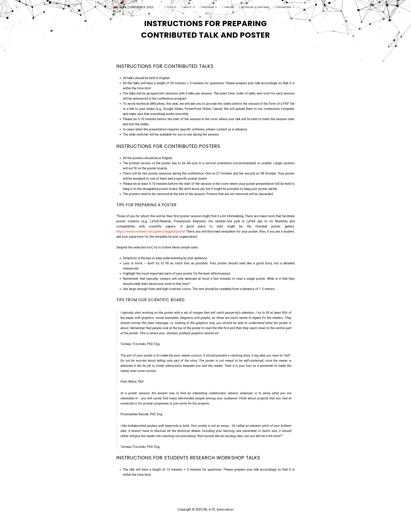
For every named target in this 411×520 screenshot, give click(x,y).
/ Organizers (282, 7)
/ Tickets (170, 7)
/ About (186, 7)
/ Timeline (228, 7)
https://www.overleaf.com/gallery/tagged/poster (150, 231)
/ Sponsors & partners (254, 7)
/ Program (207, 7)
